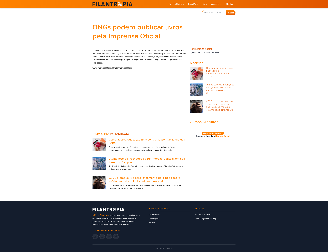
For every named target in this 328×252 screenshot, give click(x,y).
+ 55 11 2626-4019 (202, 215)
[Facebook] (116, 236)
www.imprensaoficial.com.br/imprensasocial (112, 68)
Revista (152, 223)
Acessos (215, 4)
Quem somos (154, 215)
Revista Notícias (176, 4)
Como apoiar (154, 219)
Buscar (230, 13)
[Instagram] (95, 236)
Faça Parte (193, 4)
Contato (229, 4)
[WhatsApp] (102, 236)
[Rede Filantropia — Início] (113, 4)
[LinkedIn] (109, 236)
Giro (205, 4)
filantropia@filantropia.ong (205, 219)
